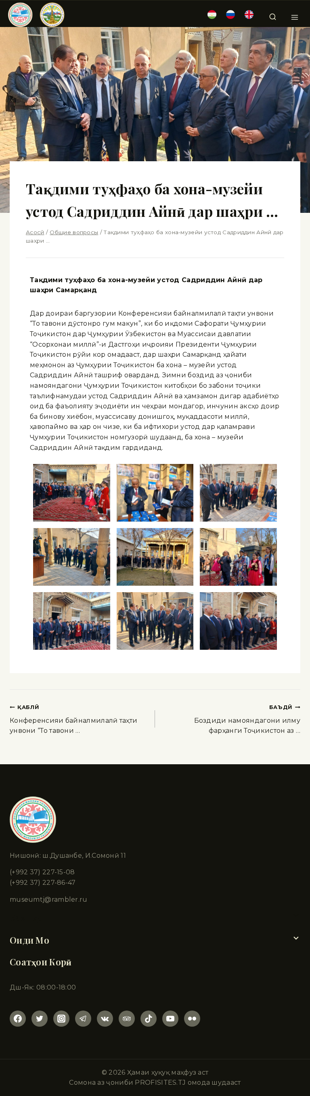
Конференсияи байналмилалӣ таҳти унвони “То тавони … (73, 719)
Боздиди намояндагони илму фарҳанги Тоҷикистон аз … (247, 719)
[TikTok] (148, 1019)
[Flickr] (192, 1019)
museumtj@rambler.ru (49, 899)
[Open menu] (294, 15)
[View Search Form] (272, 14)
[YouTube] (170, 1019)
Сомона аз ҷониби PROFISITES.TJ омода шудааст (155, 1082)
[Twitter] (39, 1019)
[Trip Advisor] (127, 1019)
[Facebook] (18, 1019)
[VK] (105, 1019)
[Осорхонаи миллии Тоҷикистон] (36, 14)
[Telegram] (83, 1019)
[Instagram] (61, 1019)
